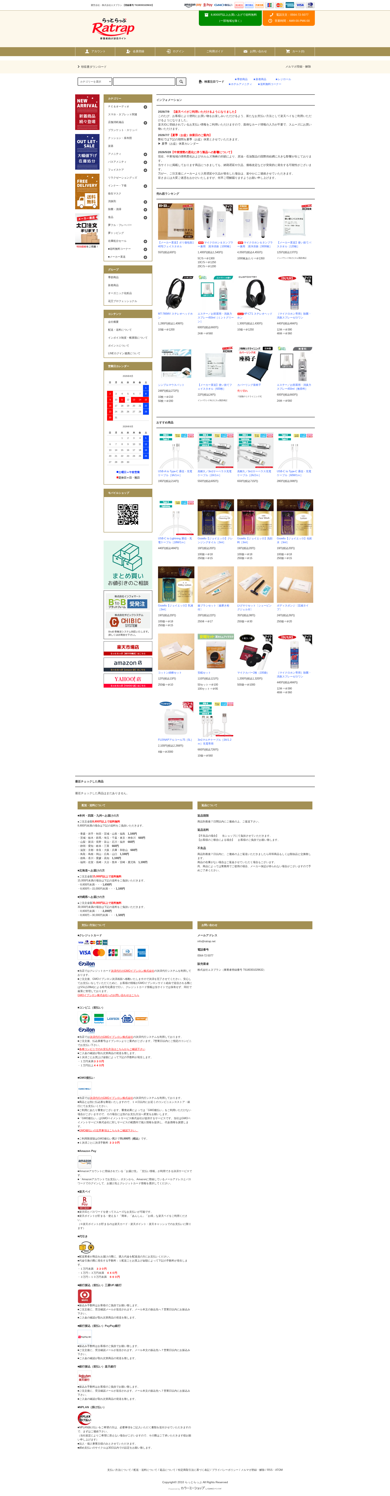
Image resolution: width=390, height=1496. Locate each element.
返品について (168, 1470)
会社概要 (113, 322)
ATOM (279, 1470)
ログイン (178, 51)
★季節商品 (241, 79)
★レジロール (283, 79)
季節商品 (113, 277)
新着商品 (113, 285)
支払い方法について (119, 1470)
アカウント (98, 51)
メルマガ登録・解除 (298, 66)
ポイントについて (118, 345)
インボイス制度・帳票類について (128, 337)
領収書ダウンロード (94, 66)
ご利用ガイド (214, 51)
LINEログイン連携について (124, 353)
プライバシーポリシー (225, 1470)
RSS (270, 1470)
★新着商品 (259, 79)
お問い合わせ (258, 51)
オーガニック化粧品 (120, 293)
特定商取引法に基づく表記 (194, 1470)
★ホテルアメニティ (240, 84)
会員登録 (138, 51)
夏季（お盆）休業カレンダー (180, 143)
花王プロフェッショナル (122, 301)
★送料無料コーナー (269, 84)
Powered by (174, 1489)
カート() (298, 51)
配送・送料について (120, 329)
